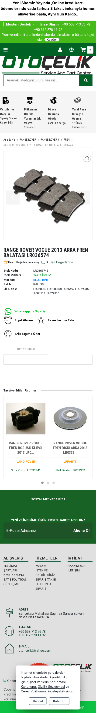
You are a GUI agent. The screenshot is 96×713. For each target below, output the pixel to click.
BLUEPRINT (40, 280)
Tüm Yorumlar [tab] (26, 349)
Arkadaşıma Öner (28, 333)
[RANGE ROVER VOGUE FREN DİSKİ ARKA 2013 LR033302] (70, 418)
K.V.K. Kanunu (13, 575)
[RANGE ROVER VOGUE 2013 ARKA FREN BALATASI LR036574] (48, 195)
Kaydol (52, 39)
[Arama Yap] (86, 80)
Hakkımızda (77, 565)
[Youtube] (36, 507)
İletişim (74, 570)
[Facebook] (10, 507)
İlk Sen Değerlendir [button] (59, 262)
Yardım (40, 565)
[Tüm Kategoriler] (5, 49)
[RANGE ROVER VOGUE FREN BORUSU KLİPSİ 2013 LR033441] (25, 418)
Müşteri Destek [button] (19, 24)
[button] (42, 482)
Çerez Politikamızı (34, 691)
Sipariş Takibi (45, 579)
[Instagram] (23, 507)
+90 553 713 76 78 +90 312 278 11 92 (32, 633)
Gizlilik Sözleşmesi (51, 686)
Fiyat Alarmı (24, 320)
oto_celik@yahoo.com (35, 650)
